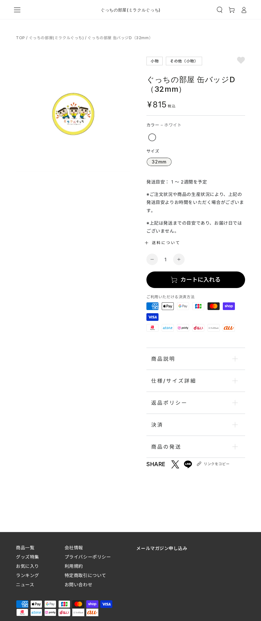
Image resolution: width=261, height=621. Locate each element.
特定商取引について (85, 575)
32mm (159, 161)
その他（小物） (184, 60)
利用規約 (74, 566)
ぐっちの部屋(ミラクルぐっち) (56, 37)
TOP (21, 37)
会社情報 (74, 547)
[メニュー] (17, 10)
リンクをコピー (216, 464)
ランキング (27, 575)
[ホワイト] (152, 137)
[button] (220, 10)
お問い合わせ (78, 584)
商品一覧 (25, 547)
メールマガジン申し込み (161, 548)
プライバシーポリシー (88, 557)
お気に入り (27, 566)
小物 (155, 60)
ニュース (25, 584)
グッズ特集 (27, 557)
